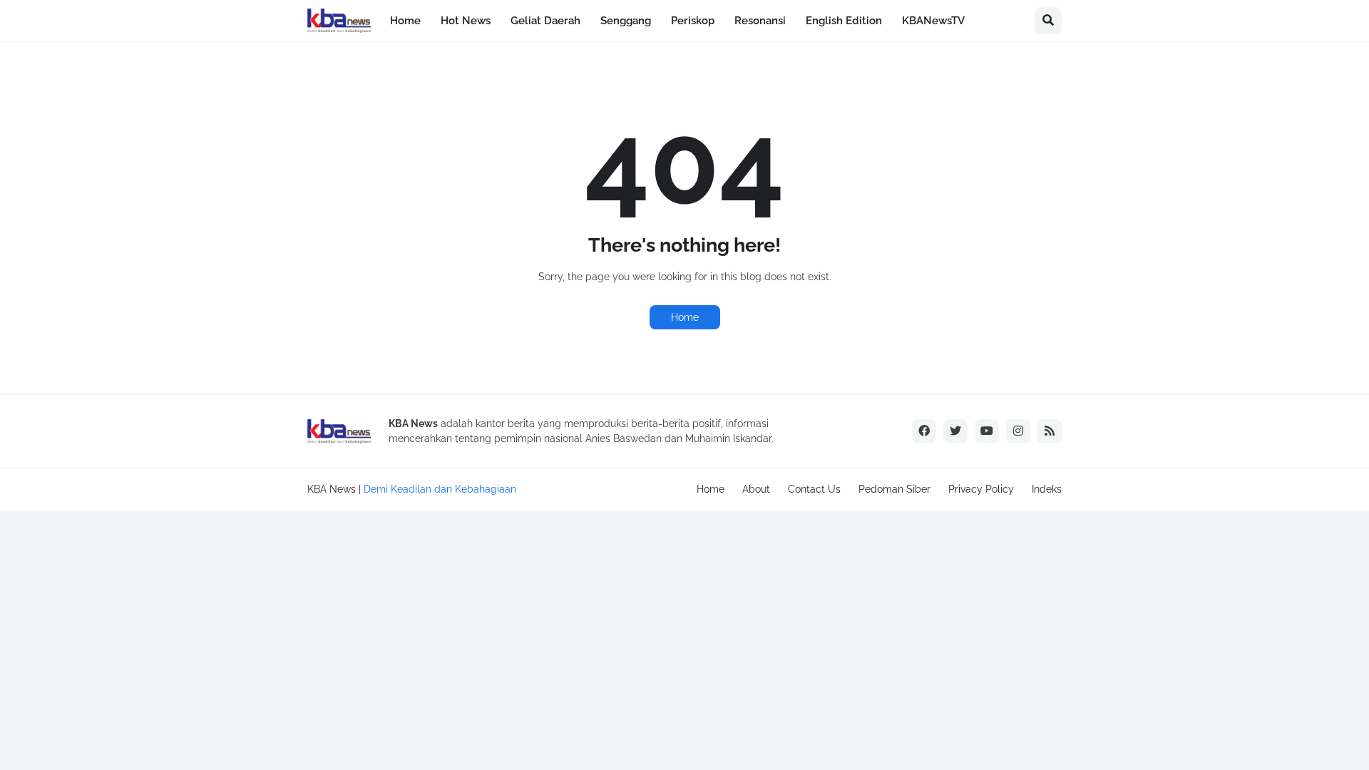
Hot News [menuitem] (466, 20)
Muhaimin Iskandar (728, 438)
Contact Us (814, 489)
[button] (1048, 20)
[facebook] (924, 431)
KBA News (331, 489)
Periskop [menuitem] (692, 20)
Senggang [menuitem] (625, 20)
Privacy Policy (981, 489)
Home (685, 317)
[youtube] (987, 431)
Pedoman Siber (894, 489)
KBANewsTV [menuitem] (933, 20)
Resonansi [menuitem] (760, 20)
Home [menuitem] (405, 20)
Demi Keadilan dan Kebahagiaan (440, 489)
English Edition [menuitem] (844, 20)
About (756, 489)
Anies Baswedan (623, 438)
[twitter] (955, 431)
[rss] (1049, 431)
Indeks (1047, 489)
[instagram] (1018, 431)
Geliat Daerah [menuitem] (545, 20)
